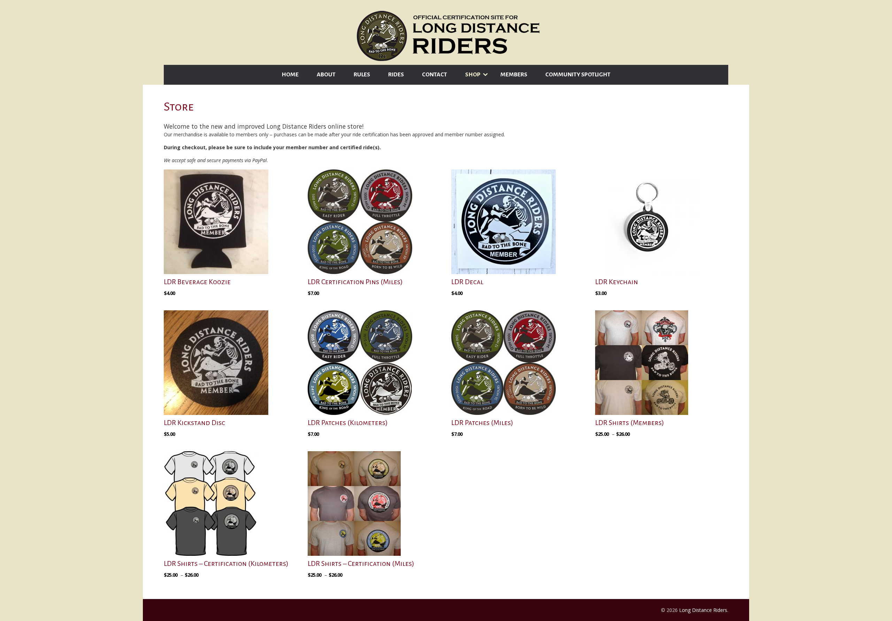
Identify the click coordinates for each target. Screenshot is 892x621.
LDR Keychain (616, 282)
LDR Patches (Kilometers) (348, 422)
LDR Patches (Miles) (482, 422)
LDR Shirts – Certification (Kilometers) (226, 563)
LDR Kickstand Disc (194, 422)
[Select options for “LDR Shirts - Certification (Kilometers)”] (182, 584)
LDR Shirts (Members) (629, 422)
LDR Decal (467, 282)
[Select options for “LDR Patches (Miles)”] (458, 443)
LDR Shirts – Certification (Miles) (361, 563)
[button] (171, 302)
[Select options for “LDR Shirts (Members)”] (613, 443)
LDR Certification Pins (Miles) (355, 282)
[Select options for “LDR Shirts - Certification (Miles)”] (326, 584)
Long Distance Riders (703, 610)
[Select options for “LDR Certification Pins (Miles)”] (315, 302)
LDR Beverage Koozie (197, 282)
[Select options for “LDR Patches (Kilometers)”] (315, 443)
